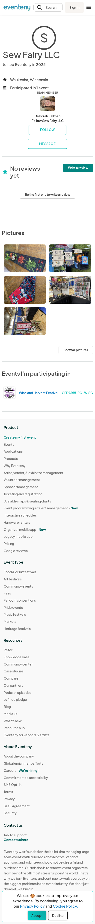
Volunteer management (22, 480)
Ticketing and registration (23, 494)
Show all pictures (76, 350)
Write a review (78, 168)
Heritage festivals (17, 629)
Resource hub (14, 728)
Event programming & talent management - (41, 508)
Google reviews (16, 551)
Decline (58, 915)
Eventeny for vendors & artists (26, 735)
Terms (8, 792)
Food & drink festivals (20, 572)
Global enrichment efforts (23, 763)
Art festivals (13, 579)
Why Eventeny (15, 465)
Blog (7, 706)
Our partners (13, 685)
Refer (8, 650)
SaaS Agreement (17, 806)
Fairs (7, 593)
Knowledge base (17, 657)
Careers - (21, 770)
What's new (13, 721)
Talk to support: (16, 837)
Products (11, 458)
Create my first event (20, 437)
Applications (13, 451)
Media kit (11, 714)
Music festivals (15, 614)
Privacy (9, 799)
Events (9, 444)
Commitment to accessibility (26, 777)
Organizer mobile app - (25, 529)
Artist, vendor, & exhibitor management (33, 473)
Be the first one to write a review (47, 194)
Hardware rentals (17, 522)
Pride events (13, 607)
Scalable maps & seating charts (27, 501)
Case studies (14, 671)
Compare (11, 678)
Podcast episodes (17, 692)
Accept (37, 915)
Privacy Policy (32, 906)
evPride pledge (15, 699)
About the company (19, 756)
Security (10, 813)
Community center (18, 664)
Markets (10, 621)
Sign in (74, 7)
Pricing (9, 543)
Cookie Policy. (65, 906)
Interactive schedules (20, 515)
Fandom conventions (20, 600)
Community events (18, 586)
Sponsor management (21, 487)
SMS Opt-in (12, 784)
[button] (48, 7)
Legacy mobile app (18, 536)
